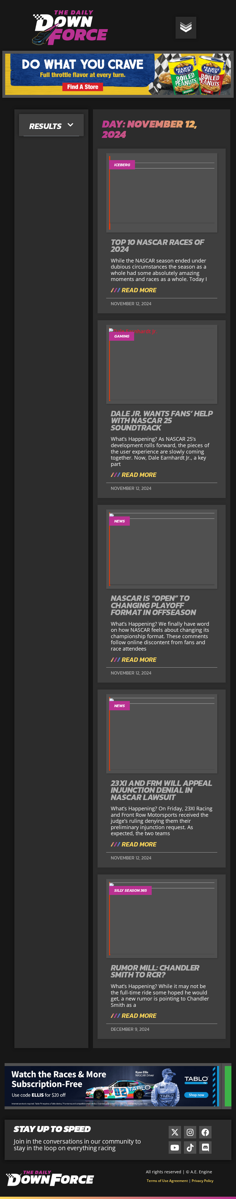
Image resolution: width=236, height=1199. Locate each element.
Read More (138, 290)
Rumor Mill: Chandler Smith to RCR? (155, 971)
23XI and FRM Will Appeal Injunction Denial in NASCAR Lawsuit (161, 790)
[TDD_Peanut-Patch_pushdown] (118, 95)
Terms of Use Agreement (167, 1180)
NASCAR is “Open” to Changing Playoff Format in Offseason (153, 605)
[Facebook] (205, 1132)
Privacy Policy (202, 1180)
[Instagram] (190, 1132)
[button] (70, 125)
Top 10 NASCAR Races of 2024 (157, 245)
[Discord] (205, 1147)
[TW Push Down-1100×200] (118, 1107)
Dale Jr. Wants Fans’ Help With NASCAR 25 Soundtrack (162, 420)
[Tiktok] (190, 1147)
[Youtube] (175, 1147)
